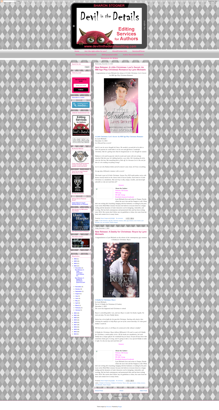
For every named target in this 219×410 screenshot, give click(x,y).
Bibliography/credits (110, 55)
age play (110, 220)
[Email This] (126, 218)
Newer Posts (99, 390)
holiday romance (141, 383)
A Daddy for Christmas (104, 383)
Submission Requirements (86, 55)
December (78, 268)
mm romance (106, 222)
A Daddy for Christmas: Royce (105, 300)
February (78, 307)
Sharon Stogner (114, 222)
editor (125, 220)
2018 (75, 322)
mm (101, 222)
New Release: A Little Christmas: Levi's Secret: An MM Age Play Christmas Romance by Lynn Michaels (120, 68)
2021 (75, 315)
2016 (75, 327)
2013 (75, 334)
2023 (75, 266)
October (77, 289)
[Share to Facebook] (131, 218)
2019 (75, 320)
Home (77, 51)
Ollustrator (108, 406)
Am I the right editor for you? (96, 51)
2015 (75, 329)
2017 (75, 324)
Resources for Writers (109, 58)
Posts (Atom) (124, 396)
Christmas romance (118, 220)
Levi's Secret (137, 220)
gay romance (130, 220)
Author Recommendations (133, 55)
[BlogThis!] (128, 218)
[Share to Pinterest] (133, 218)
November (78, 286)
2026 (75, 258)
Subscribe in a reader (78, 97)
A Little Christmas (103, 220)
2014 (75, 331)
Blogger (120, 406)
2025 (75, 261)
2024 (75, 263)
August (77, 293)
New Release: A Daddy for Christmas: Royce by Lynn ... (80, 280)
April (76, 303)
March (77, 305)
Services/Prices (138, 51)
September (78, 291)
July (76, 296)
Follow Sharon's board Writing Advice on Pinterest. (80, 203)
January (77, 310)
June (77, 298)
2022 (75, 313)
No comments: (120, 218)
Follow (80, 89)
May (76, 300)
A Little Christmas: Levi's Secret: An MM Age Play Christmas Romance (119, 136)
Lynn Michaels (98, 384)
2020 (75, 317)
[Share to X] (130, 218)
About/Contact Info (119, 51)
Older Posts (143, 390)
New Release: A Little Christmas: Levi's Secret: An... (79, 272)
